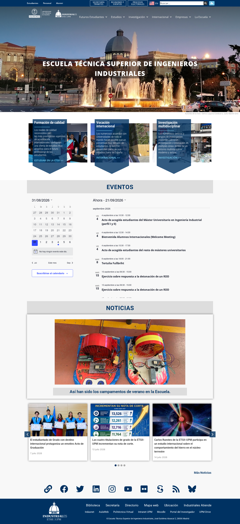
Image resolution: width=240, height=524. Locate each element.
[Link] (48, 489)
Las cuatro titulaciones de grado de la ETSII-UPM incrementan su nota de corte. (118, 441)
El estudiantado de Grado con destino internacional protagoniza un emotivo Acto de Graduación (57, 443)
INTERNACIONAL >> (108, 157)
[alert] (52, 251)
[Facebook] (64, 489)
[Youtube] (128, 489)
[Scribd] (160, 489)
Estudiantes (32, 3)
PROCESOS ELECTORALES (137, 3)
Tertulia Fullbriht (113, 263)
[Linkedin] (96, 489)
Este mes (52, 262)
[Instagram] (112, 489)
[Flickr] (144, 489)
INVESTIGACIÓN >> (169, 157)
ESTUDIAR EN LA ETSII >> (49, 160)
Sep (69, 262)
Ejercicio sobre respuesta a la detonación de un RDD (135, 276)
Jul (35, 262)
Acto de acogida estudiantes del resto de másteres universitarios (144, 250)
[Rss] (176, 489)
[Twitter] (80, 489)
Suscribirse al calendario (50, 273)
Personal (47, 3)
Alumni (59, 3)
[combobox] (182, 3)
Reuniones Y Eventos (117, 3)
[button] (93, 17)
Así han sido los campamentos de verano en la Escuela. (120, 391)
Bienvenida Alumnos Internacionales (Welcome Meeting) (138, 237)
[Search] (206, 3)
